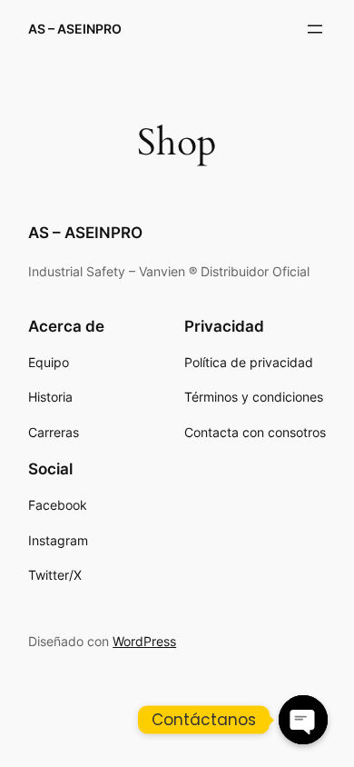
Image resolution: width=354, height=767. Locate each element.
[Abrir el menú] (315, 29)
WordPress (144, 641)
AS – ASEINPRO (75, 28)
